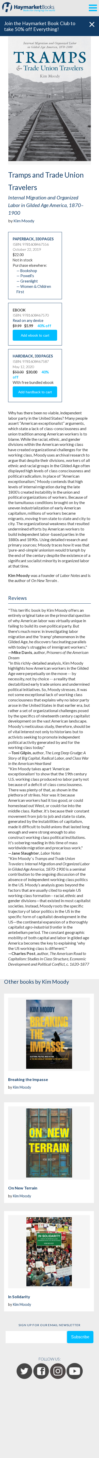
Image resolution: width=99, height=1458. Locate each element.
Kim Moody (23, 220)
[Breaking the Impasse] (49, 1034)
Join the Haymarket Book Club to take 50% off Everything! (39, 26)
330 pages (44, 239)
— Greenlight (27, 281)
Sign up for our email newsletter (49, 1325)
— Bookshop (26, 271)
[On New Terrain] (49, 1143)
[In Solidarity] (49, 1251)
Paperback (23, 239)
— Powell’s (25, 276)
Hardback (23, 356)
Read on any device (28, 320)
